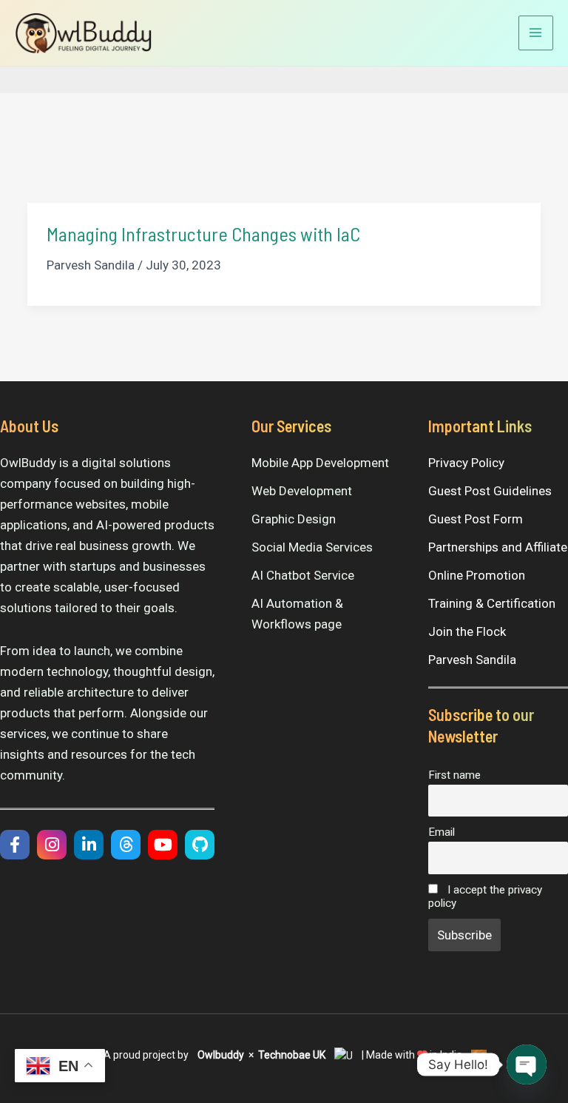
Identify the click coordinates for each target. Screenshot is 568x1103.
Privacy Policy (466, 462)
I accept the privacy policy (485, 896)
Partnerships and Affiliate (497, 547)
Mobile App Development (320, 462)
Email (441, 832)
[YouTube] (163, 844)
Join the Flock (467, 631)
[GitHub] (199, 844)
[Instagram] (52, 844)
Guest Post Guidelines (490, 490)
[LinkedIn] (89, 844)
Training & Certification (491, 603)
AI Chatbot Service (302, 575)
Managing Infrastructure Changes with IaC (203, 233)
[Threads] (126, 844)
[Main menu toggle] (536, 33)
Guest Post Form (475, 519)
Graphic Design (293, 519)
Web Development (301, 490)
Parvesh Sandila (472, 659)
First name (454, 775)
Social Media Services (312, 547)
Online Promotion (476, 575)
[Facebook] (15, 844)
